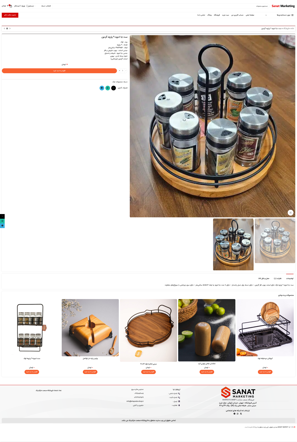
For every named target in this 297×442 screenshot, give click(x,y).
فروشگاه (286, 28)
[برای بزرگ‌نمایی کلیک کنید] (290, 213)
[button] (265, 372)
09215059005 (139, 393)
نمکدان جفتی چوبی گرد (207, 363)
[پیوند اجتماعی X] (113, 88)
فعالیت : (174, 405)
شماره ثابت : (173, 397)
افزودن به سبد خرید (59, 71)
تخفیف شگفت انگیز (10, 15)
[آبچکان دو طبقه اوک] (265, 327)
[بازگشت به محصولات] (7, 28)
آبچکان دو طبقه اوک (265, 358)
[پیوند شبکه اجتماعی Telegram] (102, 88)
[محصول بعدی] (4, 28)
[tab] (289, 277)
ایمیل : (175, 401)
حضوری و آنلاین (138, 405)
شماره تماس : (172, 393)
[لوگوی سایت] (283, 6)
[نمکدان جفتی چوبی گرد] (206, 330)
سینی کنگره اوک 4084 (148, 364)
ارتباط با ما (176, 389)
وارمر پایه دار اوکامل (90, 358)
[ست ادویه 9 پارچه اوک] (31, 327)
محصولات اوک (117, 82)
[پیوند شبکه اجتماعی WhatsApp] (107, 88)
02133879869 (139, 397)
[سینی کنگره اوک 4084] (148, 330)
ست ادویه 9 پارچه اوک (32, 358)
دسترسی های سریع (138, 389)
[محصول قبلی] (10, 28)
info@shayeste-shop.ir (135, 401)
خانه (292, 28)
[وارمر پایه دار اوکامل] (90, 327)
